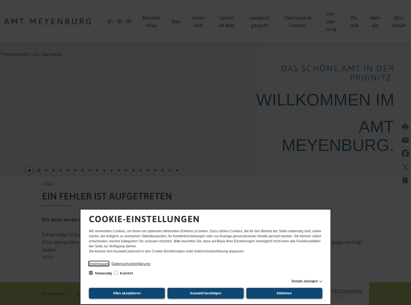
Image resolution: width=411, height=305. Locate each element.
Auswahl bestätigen (205, 293)
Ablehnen (284, 293)
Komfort (126, 273)
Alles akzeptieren (127, 293)
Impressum (99, 263)
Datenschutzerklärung (131, 263)
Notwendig (103, 273)
